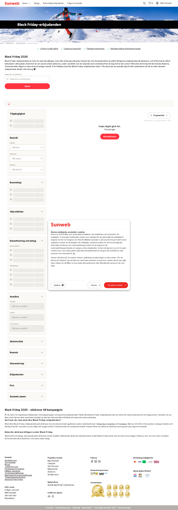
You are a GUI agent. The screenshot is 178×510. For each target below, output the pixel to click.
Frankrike (110, 424)
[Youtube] (99, 461)
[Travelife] (94, 473)
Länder (12, 143)
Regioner (13, 154)
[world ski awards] (110, 491)
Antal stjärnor (15, 246)
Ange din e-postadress (13, 74)
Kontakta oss (11, 460)
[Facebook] (91, 461)
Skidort (12, 165)
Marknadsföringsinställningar (18, 475)
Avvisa (94, 285)
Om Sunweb (10, 462)
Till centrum (14, 324)
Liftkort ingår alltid (49, 48)
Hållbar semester (12, 471)
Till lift (12, 313)
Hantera (57, 285)
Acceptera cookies (115, 285)
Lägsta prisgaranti (72, 48)
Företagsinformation (14, 469)
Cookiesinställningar (14, 473)
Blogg (7, 464)
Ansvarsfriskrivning (14, 479)
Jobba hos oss (11, 466)
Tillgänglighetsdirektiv (15, 477)
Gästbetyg (14, 266)
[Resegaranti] (135, 475)
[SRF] (103, 473)
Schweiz (123, 424)
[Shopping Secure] (140, 475)
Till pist (12, 302)
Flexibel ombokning (95, 48)
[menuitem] (12, 3)
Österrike (101, 424)
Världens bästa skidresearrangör (125, 48)
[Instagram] (95, 461)
